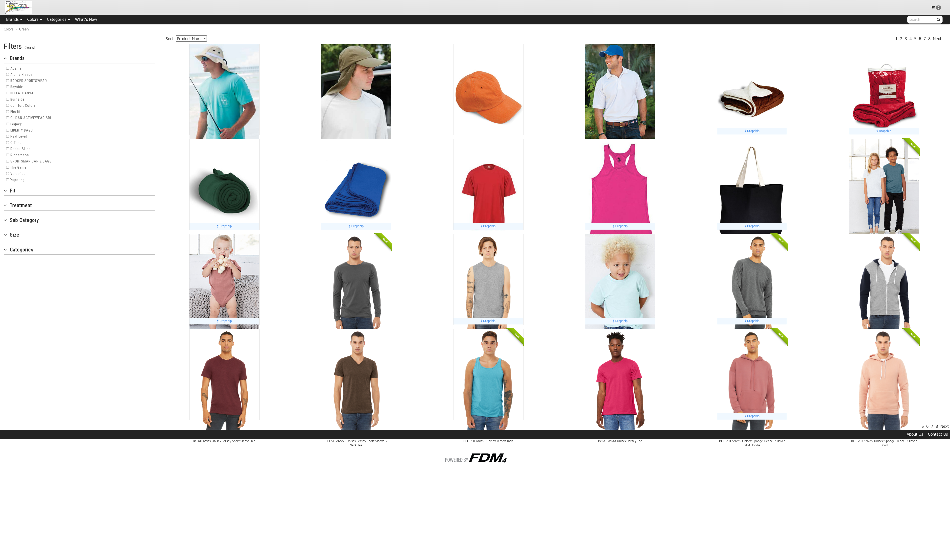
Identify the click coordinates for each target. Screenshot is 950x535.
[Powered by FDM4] (475, 457)
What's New (86, 19)
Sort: (170, 38)
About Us (915, 434)
